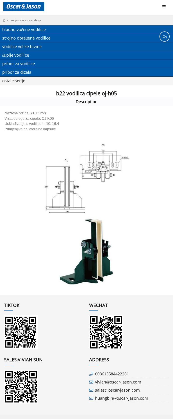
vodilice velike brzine (22, 46)
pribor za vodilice (18, 63)
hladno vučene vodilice (24, 29)
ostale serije (13, 80)
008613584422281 (112, 374)
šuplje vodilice (15, 55)
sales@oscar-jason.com (117, 390)
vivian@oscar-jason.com (118, 382)
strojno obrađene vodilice (26, 38)
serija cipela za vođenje (26, 20)
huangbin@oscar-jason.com (121, 398)
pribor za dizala (16, 72)
